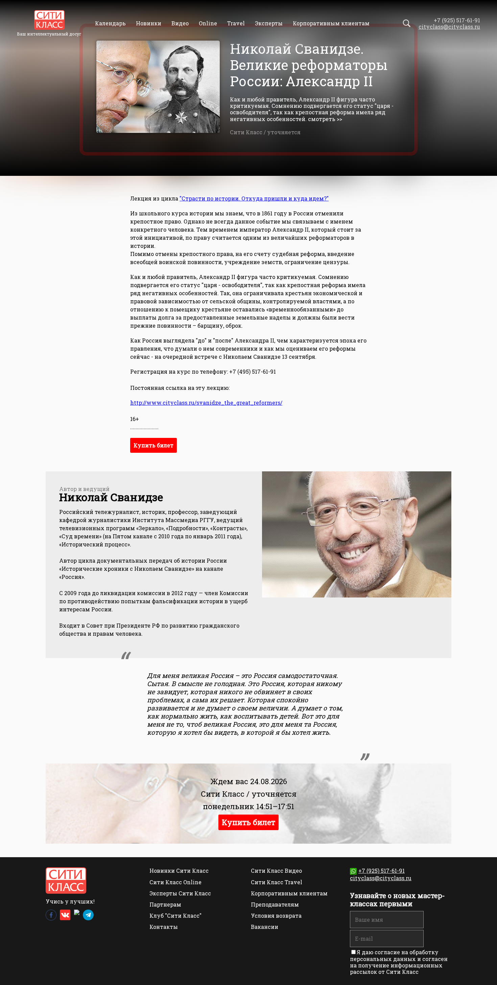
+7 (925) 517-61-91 (381, 870)
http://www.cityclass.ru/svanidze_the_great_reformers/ (206, 402)
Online (208, 23)
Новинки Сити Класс (179, 870)
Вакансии (264, 926)
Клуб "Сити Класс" (175, 915)
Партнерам (165, 904)
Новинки (148, 23)
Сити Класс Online (175, 882)
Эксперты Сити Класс (180, 893)
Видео (180, 23)
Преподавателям (275, 904)
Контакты (163, 926)
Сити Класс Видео (276, 870)
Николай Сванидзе (111, 497)
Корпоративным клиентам (331, 23)
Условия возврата (276, 915)
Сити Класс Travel (276, 882)
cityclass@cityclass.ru (449, 26)
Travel (236, 23)
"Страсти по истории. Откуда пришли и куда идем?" (254, 198)
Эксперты (269, 23)
